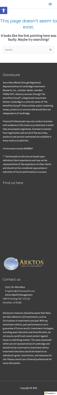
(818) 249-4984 (12, 287)
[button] (3, 10)
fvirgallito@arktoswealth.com (20, 291)
